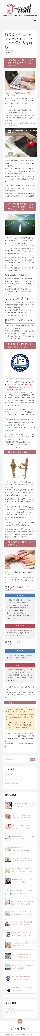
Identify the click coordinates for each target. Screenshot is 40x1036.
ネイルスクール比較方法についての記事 (17, 577)
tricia (9, 430)
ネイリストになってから (14, 779)
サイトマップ (11, 1013)
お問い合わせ (11, 1008)
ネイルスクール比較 (13, 783)
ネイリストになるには (13, 774)
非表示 (11, 52)
